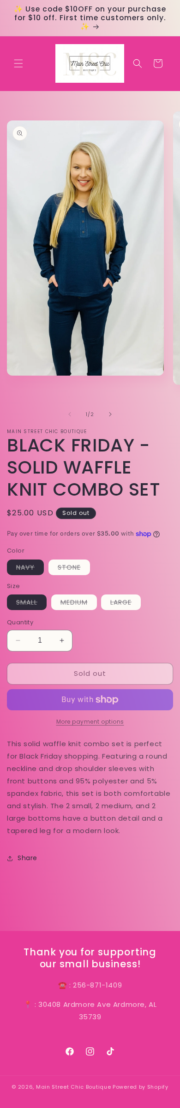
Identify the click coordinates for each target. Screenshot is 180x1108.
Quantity (20, 622)
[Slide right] (110, 414)
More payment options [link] (90, 721)
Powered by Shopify (140, 1087)
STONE (74, 568)
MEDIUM (78, 603)
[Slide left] (70, 414)
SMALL (31, 603)
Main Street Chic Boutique (73, 1087)
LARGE (125, 603)
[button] (18, 63)
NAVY (30, 568)
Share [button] (27, 857)
